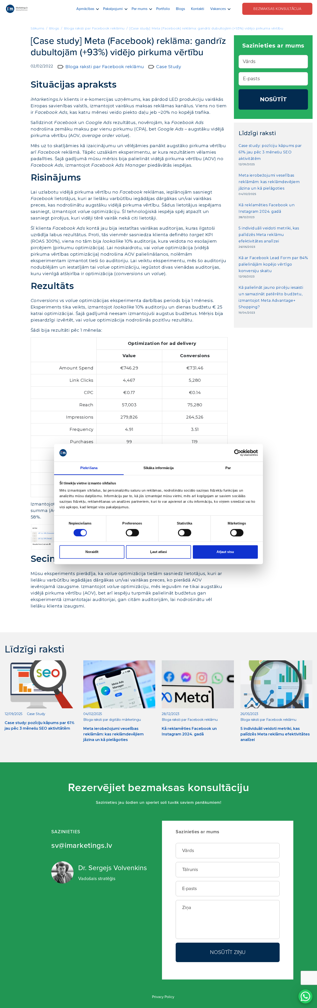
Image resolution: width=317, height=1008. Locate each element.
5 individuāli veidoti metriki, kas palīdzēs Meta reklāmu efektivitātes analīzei (269, 234)
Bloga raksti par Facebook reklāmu (104, 66)
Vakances (218, 8)
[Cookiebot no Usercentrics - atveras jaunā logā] (237, 452)
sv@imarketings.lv (81, 845)
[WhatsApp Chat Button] (305, 996)
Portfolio (163, 8)
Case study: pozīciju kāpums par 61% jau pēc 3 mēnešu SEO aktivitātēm (270, 152)
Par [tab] (228, 468)
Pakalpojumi (113, 8)
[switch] (132, 532)
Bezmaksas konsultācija (277, 8)
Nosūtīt (273, 99)
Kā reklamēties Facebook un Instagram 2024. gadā (266, 208)
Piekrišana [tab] (88, 468)
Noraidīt (91, 552)
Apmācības (85, 8)
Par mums (139, 8)
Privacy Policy (163, 997)
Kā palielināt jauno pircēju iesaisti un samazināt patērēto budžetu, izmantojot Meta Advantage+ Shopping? (271, 297)
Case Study (168, 66)
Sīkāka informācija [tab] (158, 468)
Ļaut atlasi (158, 552)
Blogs (180, 8)
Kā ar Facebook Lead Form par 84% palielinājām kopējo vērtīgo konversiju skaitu (273, 264)
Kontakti (197, 8)
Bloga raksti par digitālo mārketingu (112, 720)
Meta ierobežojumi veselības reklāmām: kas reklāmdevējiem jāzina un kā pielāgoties (269, 182)
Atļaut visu (225, 552)
